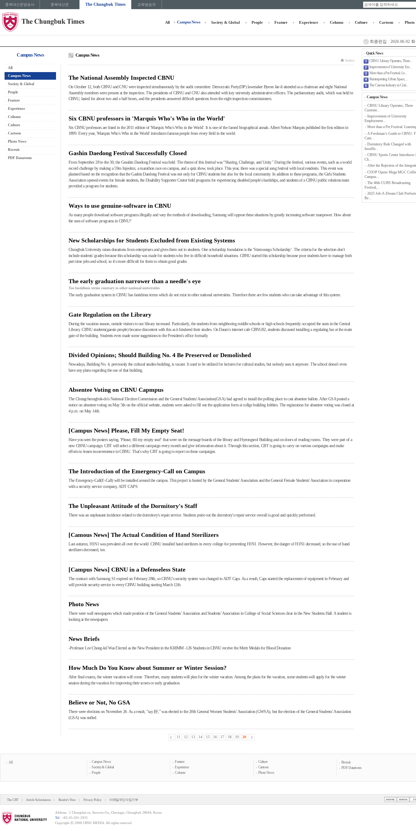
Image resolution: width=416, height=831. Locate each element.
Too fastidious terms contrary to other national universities (114, 288)
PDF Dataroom (20, 158)
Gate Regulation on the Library (110, 314)
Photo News (84, 604)
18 (229, 737)
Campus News (188, 22)
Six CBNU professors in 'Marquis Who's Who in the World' (147, 118)
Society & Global (225, 22)
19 (237, 737)
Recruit (13, 150)
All (167, 22)
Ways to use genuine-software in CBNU (120, 205)
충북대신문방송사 (19, 4)
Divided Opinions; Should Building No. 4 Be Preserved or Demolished (160, 355)
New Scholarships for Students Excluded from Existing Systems (152, 240)
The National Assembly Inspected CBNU (121, 77)
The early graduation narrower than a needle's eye (135, 281)
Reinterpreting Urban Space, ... (388, 79)
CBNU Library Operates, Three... (390, 61)
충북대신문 (60, 4)
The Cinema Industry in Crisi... (388, 85)
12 (186, 737)
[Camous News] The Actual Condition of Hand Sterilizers (144, 534)
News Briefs (84, 638)
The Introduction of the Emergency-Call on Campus (137, 471)
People (257, 22)
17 (222, 737)
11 (178, 737)
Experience (308, 22)
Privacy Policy (92, 799)
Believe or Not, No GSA (99, 702)
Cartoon (386, 22)
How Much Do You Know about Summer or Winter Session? (148, 667)
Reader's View (67, 799)
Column (336, 22)
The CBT (13, 799)
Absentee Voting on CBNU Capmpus (116, 389)
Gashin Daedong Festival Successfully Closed (128, 153)
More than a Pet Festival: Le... (388, 73)
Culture (361, 22)
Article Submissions (38, 799)
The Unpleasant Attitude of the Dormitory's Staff (133, 505)
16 (215, 737)
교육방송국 (146, 4)
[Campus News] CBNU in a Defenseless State (127, 569)
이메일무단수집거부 (123, 799)
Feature (280, 22)
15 (208, 737)
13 (193, 737)
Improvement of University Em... (390, 67)
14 (200, 737)
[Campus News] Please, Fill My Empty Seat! (126, 430)
